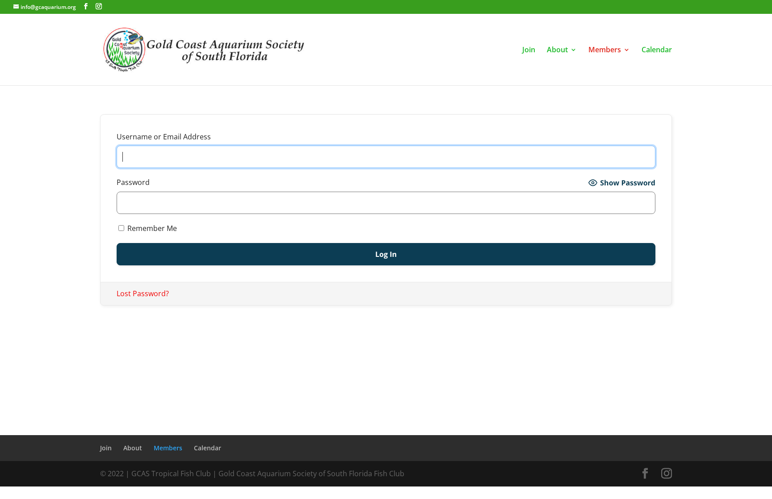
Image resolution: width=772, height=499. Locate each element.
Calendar (657, 50)
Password (133, 182)
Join (528, 50)
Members (604, 50)
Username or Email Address (164, 137)
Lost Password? (143, 293)
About (557, 50)
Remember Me (151, 228)
